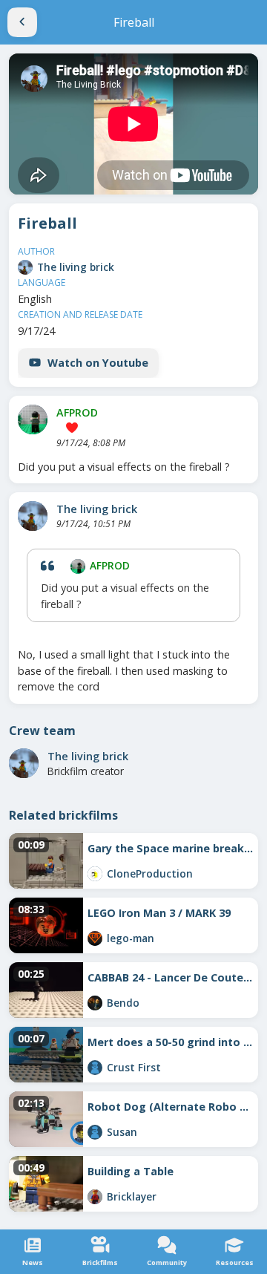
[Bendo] (95, 1003)
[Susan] (95, 1132)
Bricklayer (131, 1196)
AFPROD (77, 412)
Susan (122, 1132)
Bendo (123, 1003)
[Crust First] (95, 1067)
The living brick (75, 267)
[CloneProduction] (95, 873)
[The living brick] (25, 267)
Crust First (134, 1067)
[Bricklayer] (95, 1196)
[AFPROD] (32, 419)
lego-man (130, 938)
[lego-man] (95, 938)
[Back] (22, 22)
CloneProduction (150, 873)
